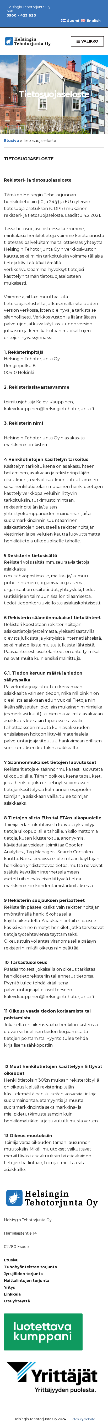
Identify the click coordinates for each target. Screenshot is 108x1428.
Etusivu (11, 140)
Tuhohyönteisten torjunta (30, 1267)
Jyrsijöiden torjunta (23, 1273)
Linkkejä (12, 1294)
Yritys (9, 1287)
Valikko (89, 41)
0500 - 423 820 (21, 15)
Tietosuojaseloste (82, 1419)
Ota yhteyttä (17, 1301)
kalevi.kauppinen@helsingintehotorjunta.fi (52, 1051)
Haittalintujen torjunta (26, 1280)
